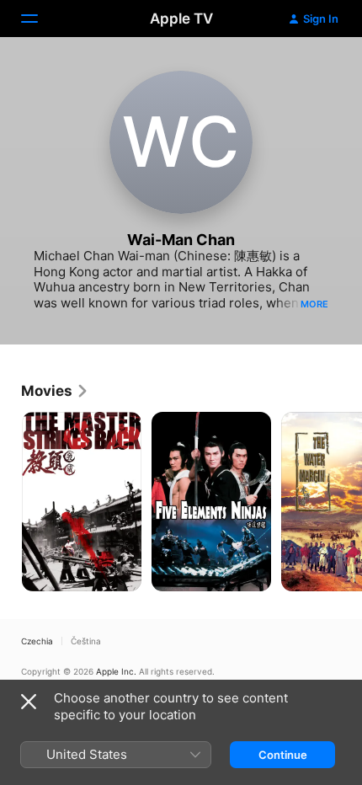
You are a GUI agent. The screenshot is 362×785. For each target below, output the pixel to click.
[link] (55, 391)
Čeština (86, 641)
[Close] (28, 701)
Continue (282, 754)
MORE (314, 304)
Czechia (37, 641)
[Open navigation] (39, 18)
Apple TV (181, 18)
